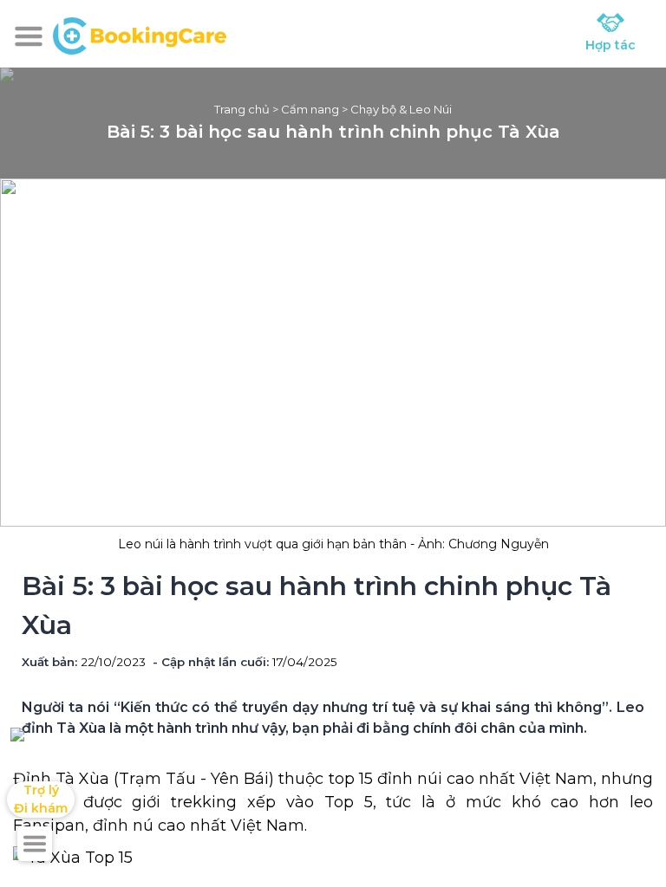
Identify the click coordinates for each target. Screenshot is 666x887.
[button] (28, 36)
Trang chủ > (247, 109)
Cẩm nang (310, 109)
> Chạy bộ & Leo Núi (395, 109)
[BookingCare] (139, 34)
